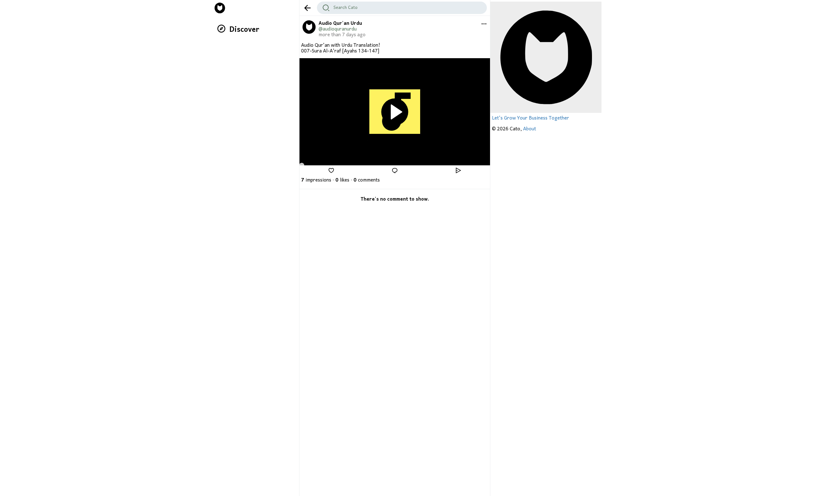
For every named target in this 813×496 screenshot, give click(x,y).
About (529, 129)
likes (342, 180)
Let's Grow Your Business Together (530, 118)
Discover (244, 30)
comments (366, 180)
